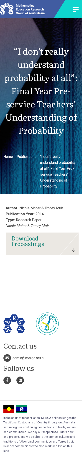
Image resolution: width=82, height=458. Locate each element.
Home (8, 156)
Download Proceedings (27, 241)
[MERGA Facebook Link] (7, 380)
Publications (26, 156)
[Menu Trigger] (75, 10)
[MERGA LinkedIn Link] (20, 380)
